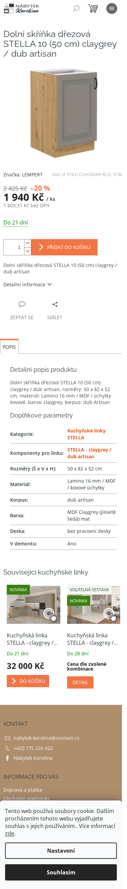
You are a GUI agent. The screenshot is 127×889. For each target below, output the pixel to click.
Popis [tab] (9, 347)
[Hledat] (76, 8)
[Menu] (112, 8)
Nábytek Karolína (33, 758)
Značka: (23, 174)
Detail (80, 682)
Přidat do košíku (68, 247)
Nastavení (61, 850)
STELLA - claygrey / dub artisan (89, 452)
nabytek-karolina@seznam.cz (47, 738)
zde (9, 833)
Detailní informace (24, 284)
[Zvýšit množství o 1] (27, 243)
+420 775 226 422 (33, 748)
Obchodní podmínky (26, 798)
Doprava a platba (22, 790)
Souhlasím (61, 872)
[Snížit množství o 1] (27, 251)
